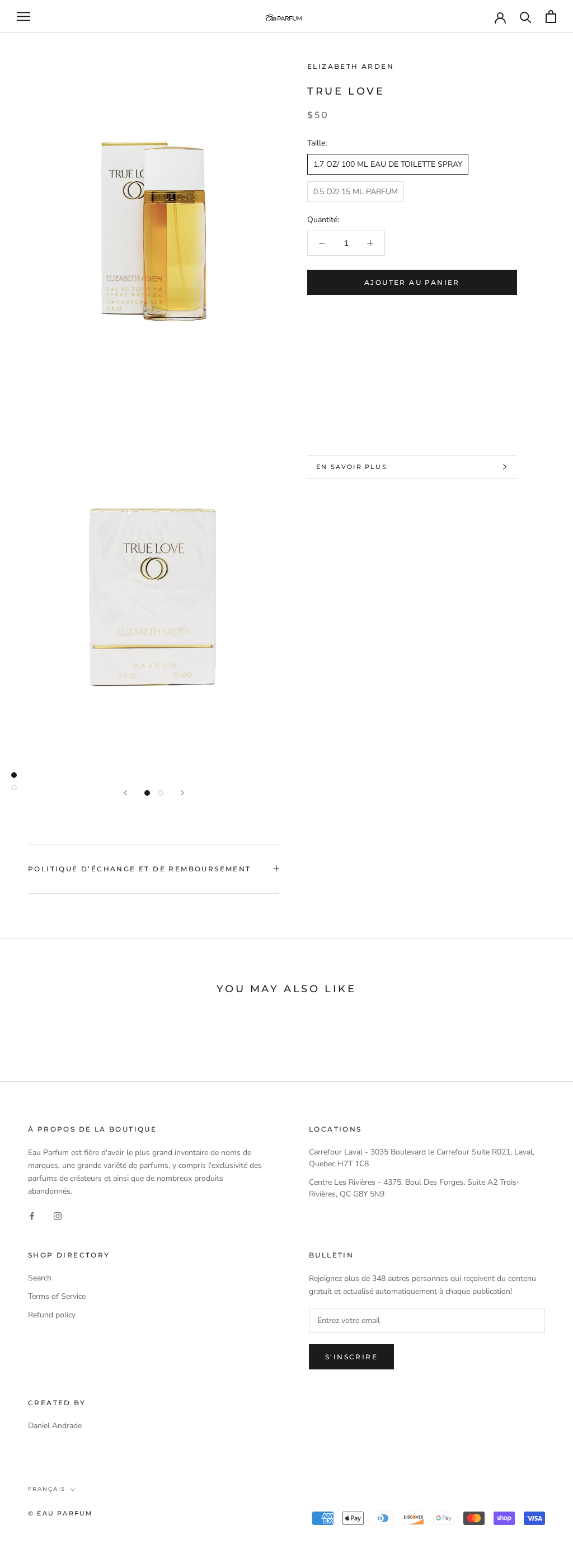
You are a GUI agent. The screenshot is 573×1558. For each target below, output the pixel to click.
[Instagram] (58, 1215)
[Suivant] (182, 792)
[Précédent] (125, 792)
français (46, 1489)
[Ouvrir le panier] (551, 16)
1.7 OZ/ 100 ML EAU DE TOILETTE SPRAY (387, 164)
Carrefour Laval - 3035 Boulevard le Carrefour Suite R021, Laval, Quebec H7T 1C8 (421, 1158)
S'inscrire (351, 1357)
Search (39, 1278)
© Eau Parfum (60, 1513)
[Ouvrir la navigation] (23, 16)
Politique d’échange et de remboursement (139, 869)
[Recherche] (526, 16)
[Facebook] (32, 1215)
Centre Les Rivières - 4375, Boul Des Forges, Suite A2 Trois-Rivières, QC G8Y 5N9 (414, 1188)
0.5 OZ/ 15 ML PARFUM (355, 191)
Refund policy (52, 1315)
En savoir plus (351, 467)
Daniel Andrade (55, 1425)
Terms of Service (57, 1296)
